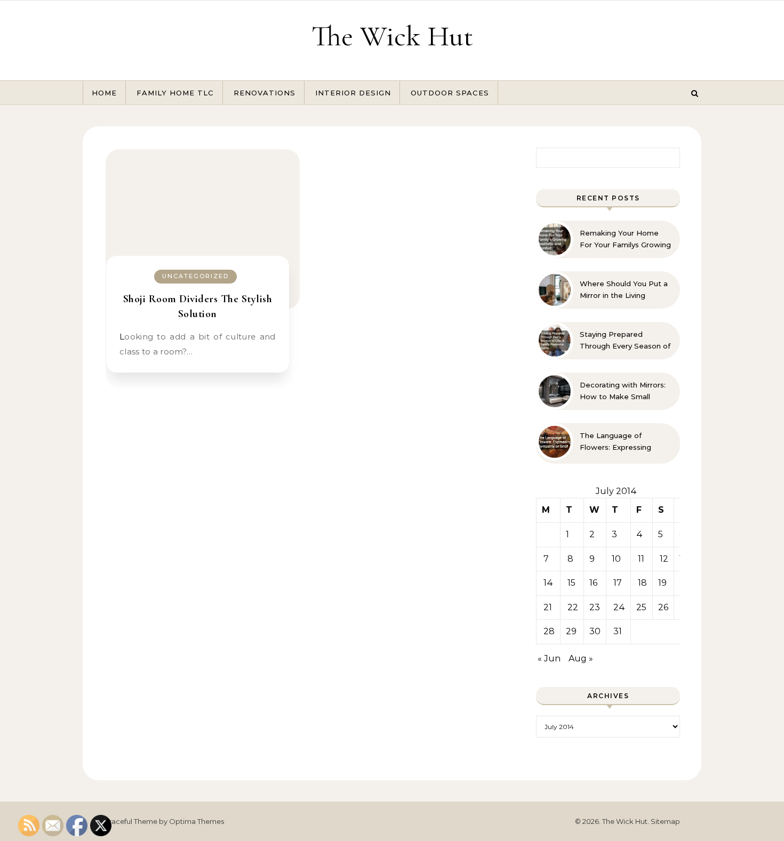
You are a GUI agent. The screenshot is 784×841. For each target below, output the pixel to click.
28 (549, 631)
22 (572, 607)
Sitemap (665, 821)
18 (642, 583)
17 (617, 583)
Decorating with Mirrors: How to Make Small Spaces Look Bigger (623, 391)
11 (641, 559)
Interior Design (353, 92)
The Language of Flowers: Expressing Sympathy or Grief (615, 441)
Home (104, 92)
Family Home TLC (175, 92)
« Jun (549, 658)
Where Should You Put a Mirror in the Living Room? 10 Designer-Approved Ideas (624, 290)
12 (664, 559)
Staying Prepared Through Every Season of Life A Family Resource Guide (625, 340)
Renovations (264, 92)
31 (617, 631)
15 (571, 583)
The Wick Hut (392, 36)
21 (547, 607)
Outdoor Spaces (450, 92)
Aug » (581, 658)
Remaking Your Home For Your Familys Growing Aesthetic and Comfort (625, 239)
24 (619, 607)
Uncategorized (195, 276)
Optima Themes (196, 821)
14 (548, 583)
